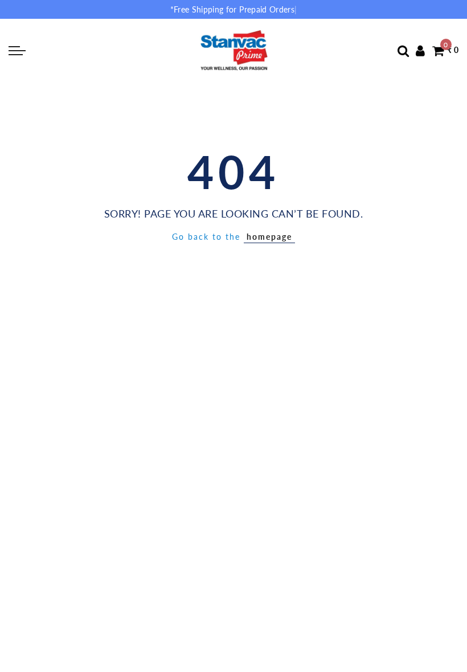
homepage (269, 236)
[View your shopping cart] (438, 50)
